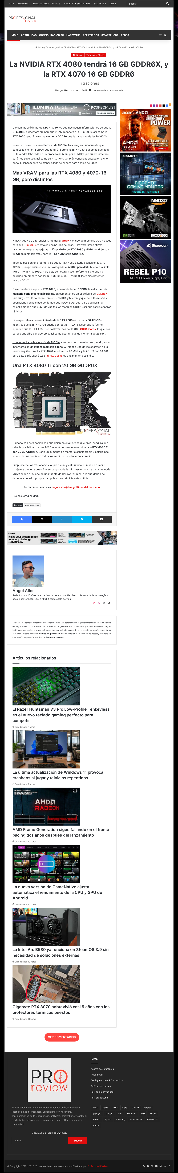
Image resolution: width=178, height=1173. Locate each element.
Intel (120, 1113)
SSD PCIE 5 (100, 3)
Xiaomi (96, 1125)
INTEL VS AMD (40, 3)
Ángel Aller (62, 90)
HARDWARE (73, 35)
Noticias (77, 55)
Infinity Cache (54, 355)
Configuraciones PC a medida (107, 1080)
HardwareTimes (32, 505)
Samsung (120, 1119)
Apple (105, 1107)
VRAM (65, 240)
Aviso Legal (97, 1074)
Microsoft (131, 1113)
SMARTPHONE (110, 35)
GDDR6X (101, 293)
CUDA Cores (88, 329)
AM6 (11, 3)
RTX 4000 (30, 245)
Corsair (135, 1107)
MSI (143, 1113)
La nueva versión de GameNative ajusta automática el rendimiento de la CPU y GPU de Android (57, 892)
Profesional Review (97, 1166)
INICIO (14, 35)
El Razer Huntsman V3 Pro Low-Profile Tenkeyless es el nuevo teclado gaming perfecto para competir (61, 715)
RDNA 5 (56, 3)
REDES (125, 35)
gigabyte (97, 1113)
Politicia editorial (99, 1097)
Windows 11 (152, 1119)
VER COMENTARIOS (62, 1037)
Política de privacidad (102, 1091)
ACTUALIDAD (29, 35)
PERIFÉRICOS (91, 35)
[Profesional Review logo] (22, 18)
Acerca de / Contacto (102, 1068)
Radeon (96, 1119)
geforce (147, 1107)
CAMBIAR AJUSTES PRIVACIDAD (49, 1133)
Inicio (40, 47)
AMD (95, 1107)
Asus (115, 1107)
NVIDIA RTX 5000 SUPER (77, 3)
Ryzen (108, 1119)
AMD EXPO (23, 3)
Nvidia (153, 1113)
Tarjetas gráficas (54, 47)
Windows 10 (136, 1119)
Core (124, 1107)
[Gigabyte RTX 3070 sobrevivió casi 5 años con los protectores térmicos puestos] (46, 1002)
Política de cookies (101, 1086)
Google (109, 1113)
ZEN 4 (112, 3)
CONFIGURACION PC (51, 35)
